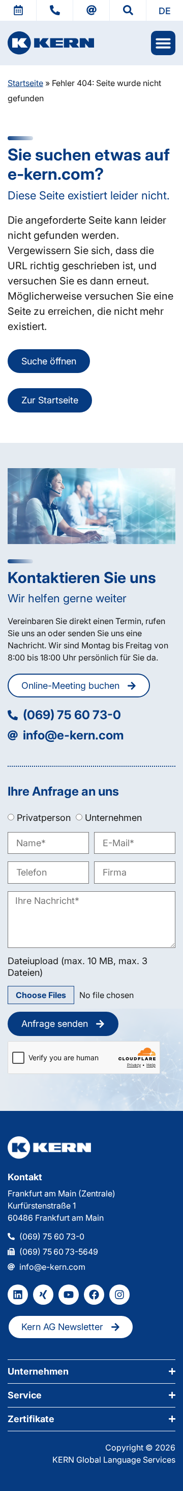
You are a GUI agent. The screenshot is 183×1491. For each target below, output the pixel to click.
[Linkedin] (18, 1295)
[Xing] (43, 1295)
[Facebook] (94, 1295)
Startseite (25, 83)
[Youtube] (68, 1295)
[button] (164, 10)
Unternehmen (113, 817)
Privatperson (44, 817)
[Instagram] (119, 1295)
